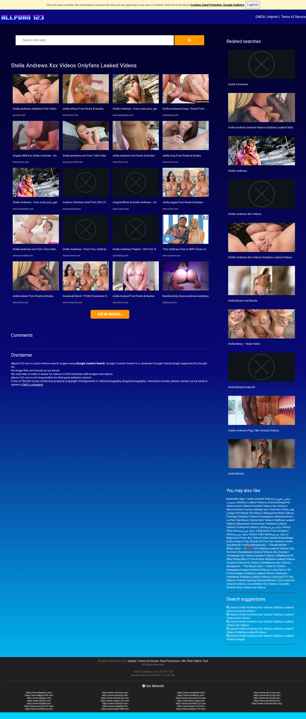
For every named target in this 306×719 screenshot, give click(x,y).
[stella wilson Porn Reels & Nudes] (36, 289)
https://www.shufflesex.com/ (39, 709)
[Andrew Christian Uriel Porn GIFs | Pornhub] (86, 196)
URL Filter (187, 661)
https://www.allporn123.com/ (191, 706)
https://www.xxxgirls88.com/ (115, 709)
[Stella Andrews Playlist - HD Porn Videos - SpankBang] (136, 243)
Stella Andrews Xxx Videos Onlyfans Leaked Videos (260, 257)
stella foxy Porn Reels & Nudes (182, 155)
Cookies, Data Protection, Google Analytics (217, 5)
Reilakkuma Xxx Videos (275, 562)
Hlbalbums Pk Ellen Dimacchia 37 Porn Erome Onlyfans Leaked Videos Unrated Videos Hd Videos (260, 559)
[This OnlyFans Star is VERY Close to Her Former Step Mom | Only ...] (186, 243)
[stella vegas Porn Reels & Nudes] (186, 196)
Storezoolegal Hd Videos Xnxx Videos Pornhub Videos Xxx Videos (258, 504)
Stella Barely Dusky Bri (241, 387)
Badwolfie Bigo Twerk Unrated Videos (250, 499)
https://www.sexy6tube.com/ (191, 692)
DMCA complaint (32, 384)
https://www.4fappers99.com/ (39, 695)
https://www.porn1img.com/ (267, 692)
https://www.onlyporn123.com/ (191, 709)
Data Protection (170, 661)
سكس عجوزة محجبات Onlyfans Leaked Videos (258, 500)
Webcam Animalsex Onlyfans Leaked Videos (256, 575)
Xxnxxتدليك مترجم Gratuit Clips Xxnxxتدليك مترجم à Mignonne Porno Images (258, 528)
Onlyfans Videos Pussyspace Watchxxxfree (265, 516)
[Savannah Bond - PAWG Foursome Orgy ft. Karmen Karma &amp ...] (86, 289)
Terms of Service (293, 17)
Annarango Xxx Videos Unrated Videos (250, 555)
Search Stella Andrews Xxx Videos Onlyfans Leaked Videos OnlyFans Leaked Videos (260, 630)
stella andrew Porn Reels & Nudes (134, 155)
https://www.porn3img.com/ (267, 698)
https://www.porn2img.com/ (267, 695)
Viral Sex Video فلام (282, 509)
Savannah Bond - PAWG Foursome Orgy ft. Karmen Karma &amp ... (103, 296)
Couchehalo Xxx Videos (262, 584)
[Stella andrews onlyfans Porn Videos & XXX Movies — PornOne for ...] (36, 102)
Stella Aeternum (238, 84)
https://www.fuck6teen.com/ (191, 695)
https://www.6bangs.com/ (39, 698)
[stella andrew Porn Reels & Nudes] (136, 149)
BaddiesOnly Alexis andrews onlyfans (186, 296)
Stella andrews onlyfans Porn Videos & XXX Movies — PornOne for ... (54, 108)
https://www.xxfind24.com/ (115, 703)
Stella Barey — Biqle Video (244, 344)
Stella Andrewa (237, 171)
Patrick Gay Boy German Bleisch (256, 580)
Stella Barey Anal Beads (242, 300)
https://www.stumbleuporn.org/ (267, 703)
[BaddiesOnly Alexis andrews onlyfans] (186, 289)
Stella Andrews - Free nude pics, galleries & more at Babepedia (52, 202)
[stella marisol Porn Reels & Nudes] (136, 289)
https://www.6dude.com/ (39, 700)
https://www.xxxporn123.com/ (115, 700)
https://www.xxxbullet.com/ (115, 695)
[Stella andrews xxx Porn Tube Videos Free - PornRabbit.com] (36, 243)
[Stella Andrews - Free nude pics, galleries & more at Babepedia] (36, 196)
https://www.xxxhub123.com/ (115, 698)
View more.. (110, 314)
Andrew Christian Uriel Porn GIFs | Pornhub (89, 202)
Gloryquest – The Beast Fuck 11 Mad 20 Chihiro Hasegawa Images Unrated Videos (255, 567)
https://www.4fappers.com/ (39, 692)
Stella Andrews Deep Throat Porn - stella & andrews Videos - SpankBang (207, 108)
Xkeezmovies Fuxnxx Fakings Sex (247, 509)
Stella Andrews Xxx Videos (244, 214)
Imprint (272, 17)
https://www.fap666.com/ (39, 703)
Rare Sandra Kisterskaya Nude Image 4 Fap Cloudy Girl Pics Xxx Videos (259, 539)
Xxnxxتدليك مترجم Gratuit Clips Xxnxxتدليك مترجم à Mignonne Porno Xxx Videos (257, 536)
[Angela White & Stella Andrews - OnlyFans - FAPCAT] (36, 149)
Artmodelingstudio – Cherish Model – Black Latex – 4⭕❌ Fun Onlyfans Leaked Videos (257, 546)
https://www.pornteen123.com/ (191, 703)
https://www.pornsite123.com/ (39, 706)
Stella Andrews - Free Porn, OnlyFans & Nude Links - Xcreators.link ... (104, 249)
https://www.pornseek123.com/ (191, 698)
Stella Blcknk (236, 473)
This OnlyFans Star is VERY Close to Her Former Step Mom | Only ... (203, 249)
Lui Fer (230, 520)
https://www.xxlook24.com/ (115, 706)
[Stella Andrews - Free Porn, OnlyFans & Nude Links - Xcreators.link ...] (86, 243)
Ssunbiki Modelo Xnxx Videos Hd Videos (257, 585)
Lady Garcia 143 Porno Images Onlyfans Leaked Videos (258, 571)
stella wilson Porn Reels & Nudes (33, 296)
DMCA (260, 17)
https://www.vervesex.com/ (115, 692)
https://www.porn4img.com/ (267, 700)
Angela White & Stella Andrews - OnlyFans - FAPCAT (45, 155)
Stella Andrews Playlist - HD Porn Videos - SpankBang (146, 249)
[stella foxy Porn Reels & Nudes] (186, 149)
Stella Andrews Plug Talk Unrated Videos (253, 430)
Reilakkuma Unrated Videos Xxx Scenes (263, 552)
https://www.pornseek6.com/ (191, 700)
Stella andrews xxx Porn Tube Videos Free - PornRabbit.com (50, 249)
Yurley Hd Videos (247, 527)
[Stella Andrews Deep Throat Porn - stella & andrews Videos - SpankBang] (186, 102)
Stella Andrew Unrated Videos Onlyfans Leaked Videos (262, 127)
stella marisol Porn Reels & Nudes (133, 296)
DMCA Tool (201, 661)
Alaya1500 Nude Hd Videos (245, 513)
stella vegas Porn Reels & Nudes (183, 202)
